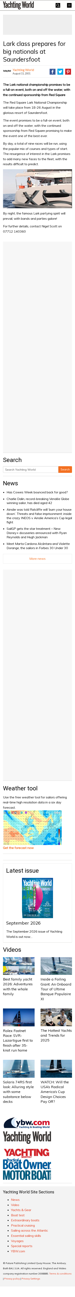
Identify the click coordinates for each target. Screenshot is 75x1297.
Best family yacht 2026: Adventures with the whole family (18, 986)
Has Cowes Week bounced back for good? (37, 492)
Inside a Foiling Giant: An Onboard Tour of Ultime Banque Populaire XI (56, 989)
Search (65, 469)
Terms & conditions (60, 1273)
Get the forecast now (18, 848)
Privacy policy (12, 1278)
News (10, 483)
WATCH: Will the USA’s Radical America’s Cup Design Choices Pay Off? (55, 1092)
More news (37, 559)
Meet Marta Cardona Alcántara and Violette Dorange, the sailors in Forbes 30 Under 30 (38, 546)
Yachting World (23, 70)
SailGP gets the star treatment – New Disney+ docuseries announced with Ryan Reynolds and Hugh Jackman (37, 533)
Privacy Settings (31, 1278)
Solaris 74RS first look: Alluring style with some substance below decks (18, 1092)
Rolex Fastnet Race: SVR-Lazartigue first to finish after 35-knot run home (18, 1040)
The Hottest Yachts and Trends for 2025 (56, 1035)
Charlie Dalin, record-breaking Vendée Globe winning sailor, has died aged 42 (38, 501)
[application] (37, 188)
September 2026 (23, 923)
